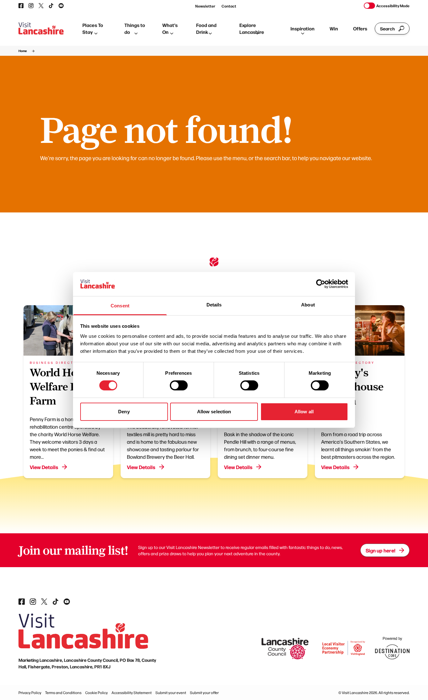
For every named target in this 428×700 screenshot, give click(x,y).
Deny (123, 411)
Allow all (304, 411)
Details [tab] (214, 304)
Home (22, 51)
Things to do (134, 28)
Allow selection (214, 411)
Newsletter (205, 5)
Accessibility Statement (132, 692)
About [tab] (308, 304)
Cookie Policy (96, 692)
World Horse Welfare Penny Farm (65, 386)
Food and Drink (206, 28)
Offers (360, 28)
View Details (44, 466)
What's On (170, 28)
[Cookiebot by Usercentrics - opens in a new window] (320, 284)
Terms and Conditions (63, 692)
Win (334, 28)
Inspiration (302, 28)
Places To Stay (92, 28)
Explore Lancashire (251, 28)
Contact (229, 5)
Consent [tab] (120, 305)
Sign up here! (380, 550)
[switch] (179, 385)
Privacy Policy (29, 692)
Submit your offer (204, 692)
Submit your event (170, 692)
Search (387, 28)
